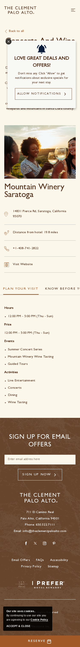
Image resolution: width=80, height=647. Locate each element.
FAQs (40, 560)
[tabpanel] (40, 355)
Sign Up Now (36, 474)
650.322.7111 (45, 525)
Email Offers (21, 560)
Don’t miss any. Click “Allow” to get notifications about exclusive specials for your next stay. (41, 78)
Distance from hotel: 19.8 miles (35, 232)
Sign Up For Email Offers (40, 441)
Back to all (16, 31)
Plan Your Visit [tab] (21, 289)
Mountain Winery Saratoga (34, 191)
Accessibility (59, 560)
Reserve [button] (37, 641)
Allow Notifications (39, 93)
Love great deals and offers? (41, 62)
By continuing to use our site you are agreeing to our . (27, 615)
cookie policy (39, 619)
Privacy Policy (31, 566)
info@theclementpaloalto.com (44, 531)
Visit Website (23, 264)
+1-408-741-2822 (26, 248)
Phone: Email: (40, 522)
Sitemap (53, 566)
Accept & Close (18, 626)
